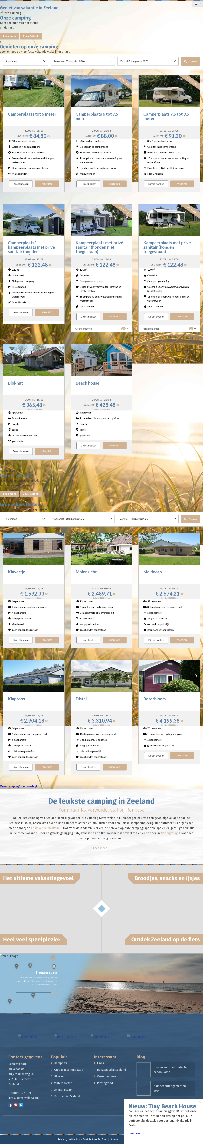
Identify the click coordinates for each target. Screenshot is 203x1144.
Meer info (47, 183)
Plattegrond (105, 1083)
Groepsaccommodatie (68, 1070)
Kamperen (61, 1063)
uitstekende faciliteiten (46, 828)
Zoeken (192, 61)
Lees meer (9, 36)
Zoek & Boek (31, 36)
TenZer (102, 1139)
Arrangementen (100, 328)
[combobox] (197, 4)
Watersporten (63, 1083)
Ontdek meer (50, 986)
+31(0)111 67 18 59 (19, 1093)
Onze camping (9, 786)
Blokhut (59, 1076)
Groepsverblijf (28, 786)
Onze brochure (106, 1076)
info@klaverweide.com (23, 1098)
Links (100, 1063)
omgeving (171, 833)
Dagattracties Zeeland (111, 1070)
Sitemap (115, 1139)
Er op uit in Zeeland (67, 1096)
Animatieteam (63, 1090)
